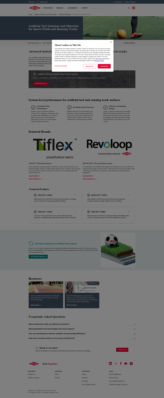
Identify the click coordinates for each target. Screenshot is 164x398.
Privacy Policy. (99, 60)
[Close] (111, 42)
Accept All (104, 66)
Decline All (89, 66)
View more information (61, 65)
